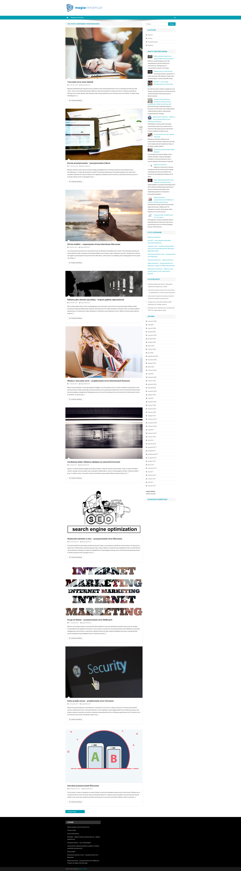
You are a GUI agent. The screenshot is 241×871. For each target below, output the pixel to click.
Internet (150, 35)
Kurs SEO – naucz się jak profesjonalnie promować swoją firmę (160, 84)
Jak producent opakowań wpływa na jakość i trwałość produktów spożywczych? (161, 297)
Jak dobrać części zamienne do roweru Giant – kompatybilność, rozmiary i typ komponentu (161, 291)
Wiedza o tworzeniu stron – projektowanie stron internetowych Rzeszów (98, 381)
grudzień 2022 (152, 384)
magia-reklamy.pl (85, 85)
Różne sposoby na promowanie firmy (78, 827)
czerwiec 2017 (152, 468)
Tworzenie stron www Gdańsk (80, 82)
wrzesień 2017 (152, 458)
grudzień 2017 (152, 447)
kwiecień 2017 (152, 475)
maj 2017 (150, 471)
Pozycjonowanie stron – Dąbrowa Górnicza (160, 260)
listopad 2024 (152, 338)
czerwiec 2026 (152, 321)
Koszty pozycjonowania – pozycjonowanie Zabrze (88, 163)
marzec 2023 (152, 380)
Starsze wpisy (72, 811)
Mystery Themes (82, 869)
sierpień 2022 (152, 394)
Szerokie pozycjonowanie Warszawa (83, 786)
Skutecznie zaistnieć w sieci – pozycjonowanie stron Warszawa (94, 539)
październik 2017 (153, 454)
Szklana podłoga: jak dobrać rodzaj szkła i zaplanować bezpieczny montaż (160, 285)
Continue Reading (76, 100)
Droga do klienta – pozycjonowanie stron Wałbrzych (89, 620)
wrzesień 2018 (152, 423)
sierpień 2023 (152, 363)
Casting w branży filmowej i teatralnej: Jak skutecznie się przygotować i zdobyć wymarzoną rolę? (159, 102)
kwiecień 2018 (152, 433)
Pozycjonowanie (153, 42)
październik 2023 (153, 356)
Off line (150, 38)
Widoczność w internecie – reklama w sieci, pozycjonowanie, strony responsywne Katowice (161, 119)
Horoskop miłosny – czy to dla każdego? (79, 842)
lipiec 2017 (151, 465)
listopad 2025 (152, 332)
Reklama (150, 45)
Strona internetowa (73, 833)
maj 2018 (150, 430)
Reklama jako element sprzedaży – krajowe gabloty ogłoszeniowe (95, 300)
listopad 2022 (152, 388)
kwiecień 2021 (152, 409)
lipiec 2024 (151, 346)
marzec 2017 (152, 479)
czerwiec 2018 (152, 426)
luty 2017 (150, 482)
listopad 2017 (152, 451)
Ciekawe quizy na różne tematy (163, 71)
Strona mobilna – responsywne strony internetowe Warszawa (93, 244)
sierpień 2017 (152, 461)
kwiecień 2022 (152, 402)
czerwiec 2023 (152, 370)
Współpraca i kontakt (77, 17)
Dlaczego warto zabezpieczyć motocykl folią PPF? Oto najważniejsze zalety (161, 309)
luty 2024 (150, 353)
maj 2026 (150, 324)
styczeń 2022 (152, 405)
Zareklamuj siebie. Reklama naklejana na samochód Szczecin (93, 462)
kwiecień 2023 (152, 377)
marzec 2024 (152, 349)
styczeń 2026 (152, 328)
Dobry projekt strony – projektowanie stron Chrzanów (90, 701)
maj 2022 (150, 398)
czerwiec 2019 (152, 419)
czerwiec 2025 (152, 335)
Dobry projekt (71, 851)
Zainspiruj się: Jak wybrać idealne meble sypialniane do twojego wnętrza (160, 303)
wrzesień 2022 (152, 391)
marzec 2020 (152, 412)
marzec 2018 (152, 436)
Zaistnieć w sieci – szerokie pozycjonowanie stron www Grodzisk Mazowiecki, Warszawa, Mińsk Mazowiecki (161, 248)
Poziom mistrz (71, 830)
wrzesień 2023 (152, 359)
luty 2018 (150, 440)
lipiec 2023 (151, 367)
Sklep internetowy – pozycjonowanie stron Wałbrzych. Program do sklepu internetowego (161, 200)
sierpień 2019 (152, 415)
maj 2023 (150, 374)
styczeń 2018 (152, 444)
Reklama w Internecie (160, 164)
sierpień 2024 (152, 342)
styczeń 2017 (152, 486)
